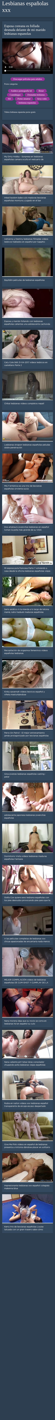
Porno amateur (23, 99)
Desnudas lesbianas (36, 95)
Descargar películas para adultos (27, 79)
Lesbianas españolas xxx (25, 6)
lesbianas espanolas (27, 103)
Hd (9, 99)
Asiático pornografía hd (21, 91)
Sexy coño (42, 99)
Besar (41, 91)
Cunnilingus (15, 95)
